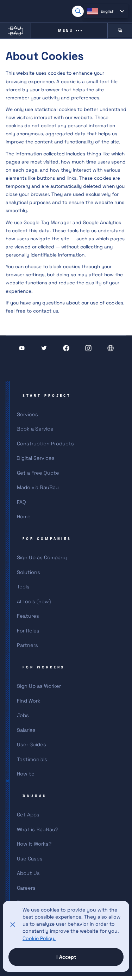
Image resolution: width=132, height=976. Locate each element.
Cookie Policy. (39, 938)
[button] (106, 11)
